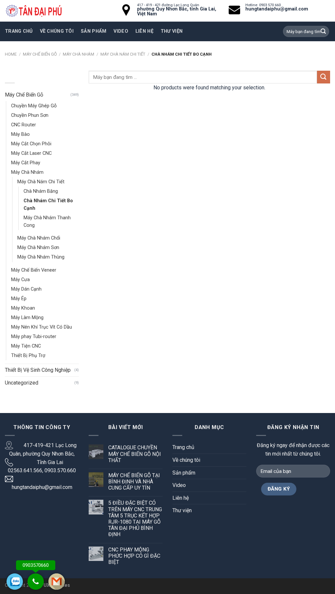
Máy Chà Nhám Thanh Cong (47, 221)
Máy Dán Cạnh (26, 289)
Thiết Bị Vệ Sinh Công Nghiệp (38, 370)
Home (11, 54)
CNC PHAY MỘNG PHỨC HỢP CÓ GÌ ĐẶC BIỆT (134, 556)
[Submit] (323, 77)
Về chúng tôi (57, 31)
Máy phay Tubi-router (33, 336)
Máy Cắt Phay (25, 163)
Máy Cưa (20, 279)
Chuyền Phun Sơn (29, 115)
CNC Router (23, 125)
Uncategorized (21, 383)
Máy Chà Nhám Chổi (38, 238)
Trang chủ (19, 31)
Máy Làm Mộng (27, 317)
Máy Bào (20, 134)
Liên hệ (180, 498)
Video (179, 485)
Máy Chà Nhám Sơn (38, 247)
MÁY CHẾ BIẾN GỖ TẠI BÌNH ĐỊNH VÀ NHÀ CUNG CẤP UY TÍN (134, 481)
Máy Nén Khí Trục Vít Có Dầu (41, 327)
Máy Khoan (23, 308)
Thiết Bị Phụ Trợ (28, 355)
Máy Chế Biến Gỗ (40, 54)
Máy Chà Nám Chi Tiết (122, 54)
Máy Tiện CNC (26, 346)
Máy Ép (18, 298)
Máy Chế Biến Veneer (33, 270)
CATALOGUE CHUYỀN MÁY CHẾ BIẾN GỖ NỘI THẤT (134, 453)
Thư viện (182, 510)
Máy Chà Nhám (78, 54)
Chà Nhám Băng (41, 191)
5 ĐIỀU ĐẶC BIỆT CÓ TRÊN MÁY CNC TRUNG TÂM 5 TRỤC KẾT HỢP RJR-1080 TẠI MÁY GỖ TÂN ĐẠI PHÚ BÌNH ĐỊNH (135, 518)
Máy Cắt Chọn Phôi (31, 144)
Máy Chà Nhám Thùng (40, 257)
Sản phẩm (93, 31)
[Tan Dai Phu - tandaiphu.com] (33, 11)
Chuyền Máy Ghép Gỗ (34, 106)
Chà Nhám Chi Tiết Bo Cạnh (48, 204)
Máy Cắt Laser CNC (31, 153)
